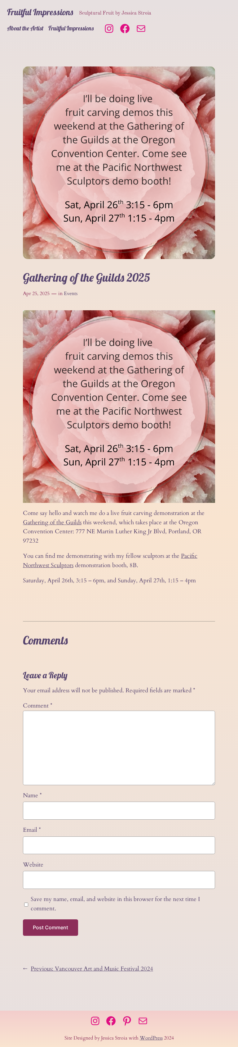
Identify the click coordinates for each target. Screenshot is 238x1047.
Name (32, 795)
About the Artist (25, 28)
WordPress (151, 1038)
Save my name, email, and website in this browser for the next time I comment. (115, 904)
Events (70, 293)
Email (32, 830)
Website (33, 865)
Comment (37, 706)
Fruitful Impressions (40, 12)
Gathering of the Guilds (52, 522)
